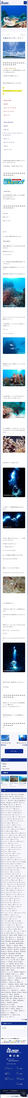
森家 (23, 974)
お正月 (16, 802)
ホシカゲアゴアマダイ (7, 902)
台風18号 (24, 949)
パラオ (3, 890)
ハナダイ (4, 884)
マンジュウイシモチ (6, 910)
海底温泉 (12, 984)
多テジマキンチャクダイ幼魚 (8, 959)
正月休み (4, 976)
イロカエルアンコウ (18, 818)
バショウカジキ (13, 886)
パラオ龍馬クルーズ (12, 890)
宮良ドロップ (5, 963)
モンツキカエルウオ (6, 923)
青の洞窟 (21, 1006)
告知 (23, 955)
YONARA (11, 800)
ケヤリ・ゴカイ (5, 839)
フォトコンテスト (20, 896)
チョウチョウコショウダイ (8, 865)
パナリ (3, 888)
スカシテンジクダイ (17, 847)
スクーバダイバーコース (15, 849)
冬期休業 (13, 943)
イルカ (10, 818)
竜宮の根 (9, 992)
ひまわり (19, 804)
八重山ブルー (22, 937)
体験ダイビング (22, 935)
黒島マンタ (14, 1012)
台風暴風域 (12, 953)
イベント (4, 818)
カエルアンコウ (16, 829)
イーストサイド (5, 821)
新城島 (3, 967)
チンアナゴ (19, 865)
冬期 (23, 941)
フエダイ (4, 896)
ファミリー (21, 894)
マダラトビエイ (13, 908)
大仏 (19, 959)
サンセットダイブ (14, 843)
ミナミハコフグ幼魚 (16, 916)
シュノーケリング (6, 845)
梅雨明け (9, 974)
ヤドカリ (19, 925)
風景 (3, 1008)
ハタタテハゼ (5, 882)
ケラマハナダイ (15, 839)
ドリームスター (5, 876)
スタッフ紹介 (13, 851)
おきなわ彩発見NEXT (21, 800)
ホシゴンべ (17, 902)
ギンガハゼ (4, 837)
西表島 (16, 998)
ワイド (25, 931)
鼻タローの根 (17, 1014)
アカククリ (17, 808)
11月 (3, 794)
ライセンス (4, 929)
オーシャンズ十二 (6, 829)
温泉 (23, 984)
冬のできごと (13, 939)
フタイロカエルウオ (15, 898)
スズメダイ (4, 851)
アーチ (20, 812)
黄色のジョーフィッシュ (7, 1010)
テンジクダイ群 (15, 869)
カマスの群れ (11, 831)
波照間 (25, 978)
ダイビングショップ (20, 859)
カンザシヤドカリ (6, 833)
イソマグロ (22, 816)
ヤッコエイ (12, 925)
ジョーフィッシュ (6, 847)
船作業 (3, 998)
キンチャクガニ (14, 835)
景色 (9, 969)
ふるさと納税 (5, 806)
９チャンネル (5, 1016)
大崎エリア (4, 961)
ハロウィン (4, 886)
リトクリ (4, 931)
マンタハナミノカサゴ (21, 912)
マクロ (19, 906)
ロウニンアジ (18, 931)
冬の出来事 (21, 939)
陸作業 (16, 1002)
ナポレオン (4, 878)
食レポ (8, 1008)
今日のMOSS (5, 935)
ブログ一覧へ (13, 751)
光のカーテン (13, 937)
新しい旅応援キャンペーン (20, 965)
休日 (12, 935)
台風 (25, 947)
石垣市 (23, 990)
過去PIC (4, 1002)
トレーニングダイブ (16, 872)
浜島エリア (11, 980)
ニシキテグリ (21, 878)
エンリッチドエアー (6, 825)
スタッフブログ (6, 768)
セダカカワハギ (14, 855)
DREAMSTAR (5, 796)
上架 (9, 933)
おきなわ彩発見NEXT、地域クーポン (11, 195)
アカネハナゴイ (18, 810)
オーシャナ (18, 827)
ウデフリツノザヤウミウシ (18, 821)
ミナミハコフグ (5, 916)
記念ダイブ (22, 998)
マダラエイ (4, 908)
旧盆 (23, 967)
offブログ (24, 798)
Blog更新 (22, 794)
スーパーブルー (17, 853)
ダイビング (11, 859)
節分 (12, 994)
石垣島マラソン (16, 990)
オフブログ (11, 827)
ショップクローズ (17, 845)
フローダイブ (5, 900)
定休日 (21, 961)
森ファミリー (16, 974)
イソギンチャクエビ (6, 816)
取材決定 (4, 947)
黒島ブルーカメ (5, 1012)
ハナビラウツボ (21, 884)
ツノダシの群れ (21, 867)
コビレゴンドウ (5, 841)
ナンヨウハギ (13, 878)
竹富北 (20, 992)
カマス (3, 831)
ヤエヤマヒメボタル (18, 923)
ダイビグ (4, 859)
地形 (9, 957)
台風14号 (17, 949)
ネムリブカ (15, 880)
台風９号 (12, 955)
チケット (21, 863)
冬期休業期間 (20, 943)
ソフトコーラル (5, 857)
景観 (13, 969)
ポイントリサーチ (6, 906)
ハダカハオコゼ (14, 882)
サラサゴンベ (21, 841)
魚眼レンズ (20, 1008)
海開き (17, 984)
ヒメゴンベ (21, 890)
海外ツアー (20, 982)
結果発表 (17, 994)
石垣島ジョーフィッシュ (13, 988)
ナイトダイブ (23, 876)
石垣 (24, 986)
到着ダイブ (10, 945)
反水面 (16, 945)
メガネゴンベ (5, 918)
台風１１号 (4, 955)
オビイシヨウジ (17, 825)
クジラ (11, 837)
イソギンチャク (17, 814)
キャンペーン (5, 835)
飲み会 (13, 1008)
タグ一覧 (24, 1019)
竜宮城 (14, 992)
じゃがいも (12, 804)
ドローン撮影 (15, 876)
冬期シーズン (5, 943)
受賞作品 (11, 947)
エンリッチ (15, 823)
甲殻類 (18, 986)
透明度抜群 (21, 1000)
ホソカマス (4, 904)
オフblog (4, 827)
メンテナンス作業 (17, 921)
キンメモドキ (23, 835)
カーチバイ (23, 833)
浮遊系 (17, 980)
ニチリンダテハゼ (6, 880)
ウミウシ (4, 823)
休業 (16, 935)
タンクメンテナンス (16, 857)
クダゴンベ (17, 837)
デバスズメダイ (5, 872)
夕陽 (22, 957)
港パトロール (5, 986)
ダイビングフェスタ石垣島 (20, 861)
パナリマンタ (11, 888)
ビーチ (3, 894)
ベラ (12, 900)
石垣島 (3, 988)
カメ (17, 831)
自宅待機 (17, 996)
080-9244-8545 (12, 1063)
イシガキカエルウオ (6, 814)
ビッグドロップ (18, 892)
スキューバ (4, 849)
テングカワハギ (5, 869)
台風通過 (19, 953)
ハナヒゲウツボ (12, 884)
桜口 (3, 974)
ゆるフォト (19, 806)
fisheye (12, 796)
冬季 (3, 941)
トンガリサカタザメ (6, 874)
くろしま (22, 802)
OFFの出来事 (17, 798)
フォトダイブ (5, 898)
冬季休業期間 (16, 941)
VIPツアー (4, 800)
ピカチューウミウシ (12, 894)
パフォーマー (19, 888)
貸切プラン (9, 1000)
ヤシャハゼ (4, 925)
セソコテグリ (5, 855)
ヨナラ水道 (20, 927)
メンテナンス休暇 (6, 921)
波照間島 (4, 980)
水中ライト (4, 978)
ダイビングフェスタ (6, 861)
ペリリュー (17, 900)
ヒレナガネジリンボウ (7, 892)
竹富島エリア (5, 994)
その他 (4, 766)
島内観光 (10, 965)
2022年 (8, 794)
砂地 (3, 992)
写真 (3, 939)
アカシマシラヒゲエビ (7, 810)
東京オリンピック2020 (7, 972)
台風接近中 (4, 953)
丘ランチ (14, 933)
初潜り (3, 945)
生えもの (13, 986)
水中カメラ (11, 976)
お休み (3, 802)
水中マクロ (18, 976)
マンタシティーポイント (7, 912)
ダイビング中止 (5, 863)
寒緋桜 (12, 963)
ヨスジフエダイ (12, 927)
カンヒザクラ (16, 833)
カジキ (23, 829)
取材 (22, 945)
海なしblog (13, 982)
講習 (3, 1000)
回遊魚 (3, 957)
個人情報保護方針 (14, 1090)
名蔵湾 (17, 955)
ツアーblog (4, 867)
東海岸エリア (24, 972)
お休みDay (10, 802)
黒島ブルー (22, 1010)
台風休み (17, 951)
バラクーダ (21, 886)
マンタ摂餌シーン (6, 914)
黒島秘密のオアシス (6, 1014)
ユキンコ (4, 927)
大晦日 (11, 961)
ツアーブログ (13, 867)
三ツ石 (3, 933)
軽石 (15, 1000)
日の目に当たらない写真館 (14, 967)
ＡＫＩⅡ (12, 1016)
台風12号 (11, 949)
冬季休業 (9, 941)
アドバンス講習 (13, 812)
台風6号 (11, 951)
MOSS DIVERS (19, 796)
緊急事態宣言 (5, 996)
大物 (16, 961)
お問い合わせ (5, 1090)
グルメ (24, 837)
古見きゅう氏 (18, 947)
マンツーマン (16, 914)
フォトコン (11, 896)
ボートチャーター (18, 904)
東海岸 (16, 972)
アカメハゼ (4, 812)
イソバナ (16, 816)
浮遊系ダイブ (5, 982)
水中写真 (19, 978)
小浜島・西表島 (19, 963)
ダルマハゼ (14, 863)
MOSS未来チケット (6, 798)
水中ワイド (12, 978)
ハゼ (21, 880)
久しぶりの (21, 933)
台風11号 (4, 949)
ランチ (20, 929)
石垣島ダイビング (6, 990)
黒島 (17, 1010)
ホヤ (11, 904)
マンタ (15, 910)
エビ (10, 823)
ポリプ (14, 906)
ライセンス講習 (13, 929)
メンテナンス (14, 918)
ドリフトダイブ (17, 874)
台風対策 (23, 951)
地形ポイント (15, 957)
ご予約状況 (4, 804)
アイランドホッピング (7, 808)
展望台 (3, 965)
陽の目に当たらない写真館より (9, 1006)
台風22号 (4, 951)
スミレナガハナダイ (6, 853)
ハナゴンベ (22, 882)
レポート (11, 931)
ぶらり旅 (13, 806)
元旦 (3, 937)
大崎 (23, 959)
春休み (3, 969)
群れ (12, 996)
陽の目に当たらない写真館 (8, 1004)
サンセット (4, 843)
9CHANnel (15, 794)
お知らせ (5, 763)
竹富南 (25, 992)
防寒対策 (10, 1002)
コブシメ (14, 841)
